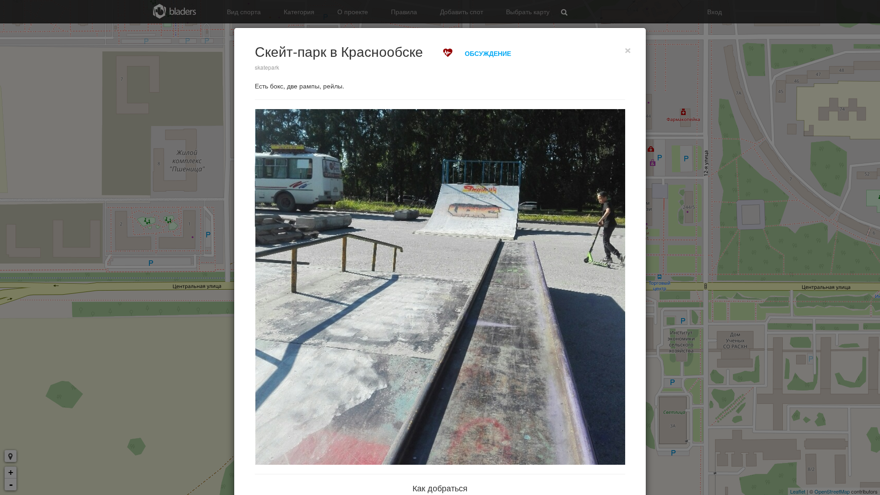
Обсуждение (488, 53)
